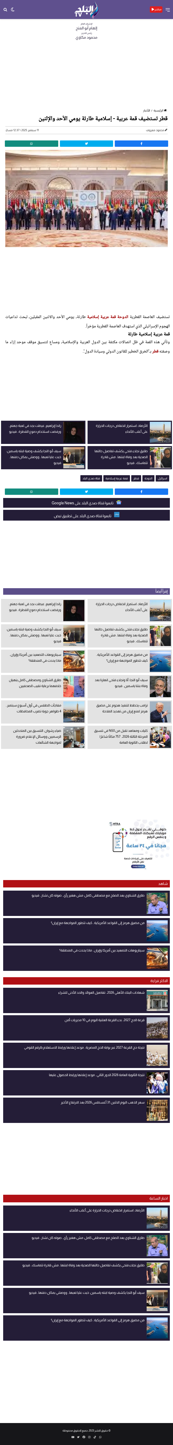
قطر (155, 351)
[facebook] (141, 143)
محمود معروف (155, 130)
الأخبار (146, 110)
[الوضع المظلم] (13, 11)
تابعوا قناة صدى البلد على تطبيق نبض (83, 516)
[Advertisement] (86, 75)
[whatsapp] (31, 143)
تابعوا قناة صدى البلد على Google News (83, 503)
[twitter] (86, 143)
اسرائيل (162, 478)
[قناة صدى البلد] (86, 9)
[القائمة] (168, 11)
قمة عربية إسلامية (101, 317)
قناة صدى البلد (91, 478)
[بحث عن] (5, 11)
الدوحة (122, 317)
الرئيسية (158, 110)
